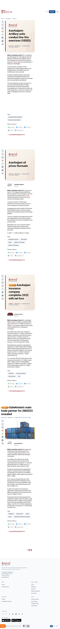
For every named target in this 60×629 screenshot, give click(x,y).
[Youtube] (12, 614)
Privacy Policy (34, 601)
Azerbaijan (10, 373)
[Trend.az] (6, 11)
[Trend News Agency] (6, 563)
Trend (15, 62)
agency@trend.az (5, 577)
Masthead (33, 586)
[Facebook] (6, 614)
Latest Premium (5, 586)
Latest (3, 584)
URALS (10, 242)
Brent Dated (24, 239)
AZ (54, 626)
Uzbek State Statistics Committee (22, 516)
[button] (2, 21)
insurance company (20, 373)
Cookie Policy (34, 605)
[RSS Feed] (22, 614)
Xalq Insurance (11, 376)
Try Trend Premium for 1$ (17, 134)
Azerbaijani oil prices (13, 239)
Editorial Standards (35, 591)
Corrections (33, 593)
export (9, 516)
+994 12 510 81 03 (5, 575)
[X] (9, 614)
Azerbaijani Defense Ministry (15, 117)
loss (19, 376)
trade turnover (19, 513)
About (32, 584)
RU (56, 626)
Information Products (7, 601)
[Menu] (57, 11)
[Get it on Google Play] (16, 620)
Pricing (3, 599)
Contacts (33, 588)
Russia (27, 513)
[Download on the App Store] (6, 620)
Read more (16, 186)
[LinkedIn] (19, 614)
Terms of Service (35, 599)
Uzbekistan (11, 513)
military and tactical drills (14, 120)
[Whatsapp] (3, 614)
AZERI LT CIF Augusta (19, 242)
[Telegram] (16, 614)
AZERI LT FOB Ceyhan (13, 245)
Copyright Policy (35, 603)
